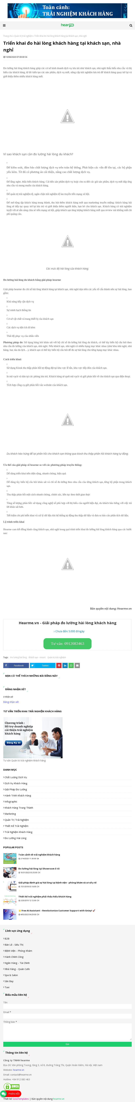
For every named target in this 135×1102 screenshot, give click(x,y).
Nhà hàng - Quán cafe (17, 969)
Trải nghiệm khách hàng (18, 832)
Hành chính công (14, 956)
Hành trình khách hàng (18, 795)
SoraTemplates (21, 1098)
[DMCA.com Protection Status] (11, 1089)
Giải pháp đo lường (16, 789)
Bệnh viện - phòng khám (18, 950)
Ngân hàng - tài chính (17, 962)
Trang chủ (8, 36)
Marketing (10, 813)
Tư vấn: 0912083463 (67, 643)
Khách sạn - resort (37, 657)
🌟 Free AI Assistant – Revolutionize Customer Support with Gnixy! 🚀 (56, 910)
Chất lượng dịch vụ (16, 777)
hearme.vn (18, 1069)
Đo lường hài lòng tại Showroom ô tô (39, 868)
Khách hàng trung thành (19, 807)
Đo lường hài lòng (18, 657)
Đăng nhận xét (11, 701)
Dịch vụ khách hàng (16, 783)
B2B (7, 938)
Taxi (7, 987)
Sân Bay (9, 981)
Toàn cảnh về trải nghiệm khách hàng (39, 854)
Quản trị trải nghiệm (23, 36)
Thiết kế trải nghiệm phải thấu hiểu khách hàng (44, 896)
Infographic (11, 801)
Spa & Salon (11, 975)
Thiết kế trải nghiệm (16, 825)
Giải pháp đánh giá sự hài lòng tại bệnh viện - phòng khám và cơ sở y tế (57, 882)
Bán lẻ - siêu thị (14, 944)
